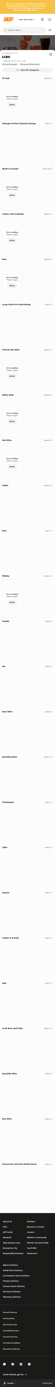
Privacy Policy (8, 1318)
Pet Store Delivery (11, 1291)
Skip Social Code (10, 1324)
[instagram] (21, 1366)
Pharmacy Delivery (12, 1296)
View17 (47, 1028)
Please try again (12, 99)
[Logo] (9, 19)
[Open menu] (49, 19)
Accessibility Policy (11, 1330)
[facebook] (13, 1366)
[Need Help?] (42, 19)
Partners (31, 1221)
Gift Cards (8, 1232)
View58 (47, 395)
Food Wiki (32, 1248)
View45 (47, 214)
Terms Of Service (10, 1312)
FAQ (5, 1226)
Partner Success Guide (37, 1242)
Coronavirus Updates (11, 1343)
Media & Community (37, 1237)
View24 (47, 350)
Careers (30, 1232)
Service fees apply (9, 64)
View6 (48, 666)
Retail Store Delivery (13, 1270)
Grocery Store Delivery (14, 1286)
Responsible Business (13, 1253)
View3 (48, 304)
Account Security (10, 1337)
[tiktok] (30, 1366)
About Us (7, 1221)
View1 (48, 802)
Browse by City (10, 1248)
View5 (48, 847)
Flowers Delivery (11, 1281)
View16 (47, 485)
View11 (47, 757)
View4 (48, 123)
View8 (48, 621)
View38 (47, 78)
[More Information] (51, 54)
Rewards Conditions (11, 1349)
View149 (47, 169)
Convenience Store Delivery (16, 1275)
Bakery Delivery (10, 1265)
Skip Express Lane (11, 1242)
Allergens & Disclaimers (30, 64)
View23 (47, 576)
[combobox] (26, 30)
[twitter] (5, 1366)
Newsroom (32, 1253)
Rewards (7, 1237)
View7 (48, 531)
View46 (47, 440)
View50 (47, 259)
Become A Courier (35, 1226)
